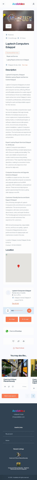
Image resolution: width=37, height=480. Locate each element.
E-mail (26, 319)
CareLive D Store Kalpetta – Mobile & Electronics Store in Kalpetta (18, 468)
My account (9, 434)
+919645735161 (18, 414)
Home (7, 440)
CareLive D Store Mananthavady (18, 458)
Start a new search (10, 396)
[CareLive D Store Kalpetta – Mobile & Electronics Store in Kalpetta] (18, 464)
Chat (12, 319)
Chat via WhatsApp (16, 331)
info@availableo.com (18, 417)
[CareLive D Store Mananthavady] (18, 455)
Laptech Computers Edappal (21, 290)
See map (24, 65)
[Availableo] (18, 4)
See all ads (15, 303)
